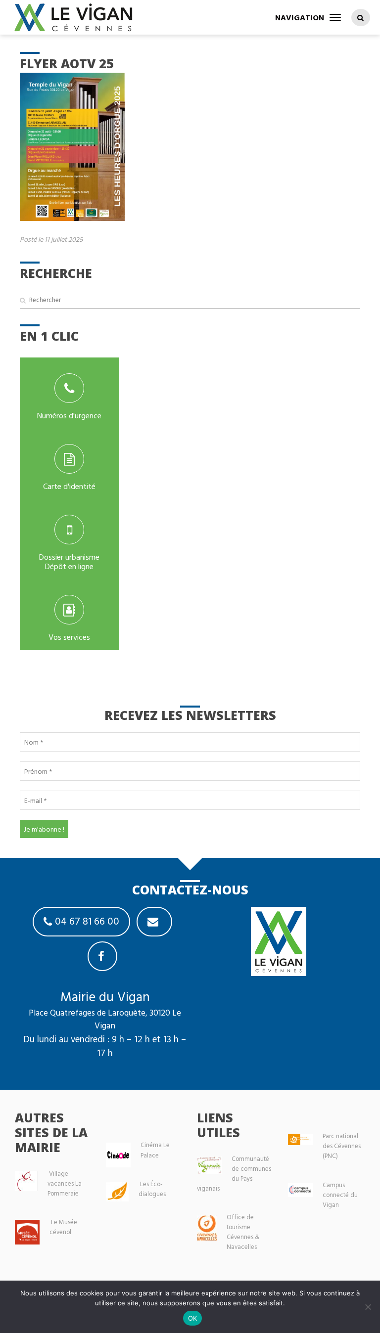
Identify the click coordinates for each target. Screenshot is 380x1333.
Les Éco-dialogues (152, 1189)
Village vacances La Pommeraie (65, 1183)
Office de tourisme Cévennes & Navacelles (243, 1231)
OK (192, 1318)
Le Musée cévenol (63, 1227)
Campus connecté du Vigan (340, 1194)
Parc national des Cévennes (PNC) (342, 1145)
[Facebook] (102, 956)
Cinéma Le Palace (155, 1149)
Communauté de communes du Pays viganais (234, 1173)
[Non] (368, 1307)
